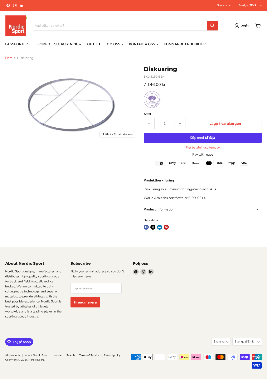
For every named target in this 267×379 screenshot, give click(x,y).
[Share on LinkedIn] (159, 227)
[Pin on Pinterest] (166, 227)
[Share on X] (152, 227)
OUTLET (94, 44)
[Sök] (212, 25)
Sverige (248, 5)
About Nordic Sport (37, 355)
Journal (57, 355)
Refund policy (112, 355)
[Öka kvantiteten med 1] (180, 123)
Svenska (222, 5)
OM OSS (114, 44)
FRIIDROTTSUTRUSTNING (58, 44)
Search (70, 355)
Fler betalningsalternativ (203, 147)
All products (12, 355)
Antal (147, 114)
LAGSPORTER (17, 44)
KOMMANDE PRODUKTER (185, 44)
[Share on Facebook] (146, 227)
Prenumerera (85, 302)
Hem (9, 58)
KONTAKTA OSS (142, 44)
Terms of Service (89, 355)
